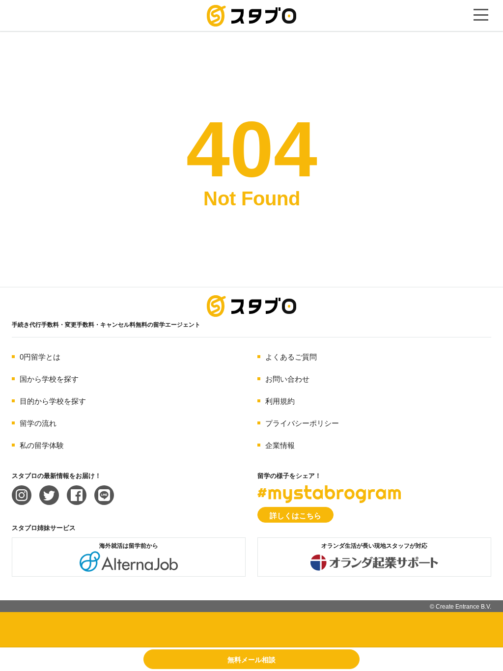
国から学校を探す (49, 379)
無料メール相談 (251, 660)
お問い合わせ (287, 379)
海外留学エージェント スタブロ (251, 306)
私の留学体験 (42, 445)
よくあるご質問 (291, 357)
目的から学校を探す (53, 401)
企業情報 (280, 445)
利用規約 (280, 401)
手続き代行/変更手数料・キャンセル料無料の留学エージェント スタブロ (251, 16)
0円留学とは (40, 357)
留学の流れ (38, 423)
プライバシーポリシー (302, 423)
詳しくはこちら (295, 515)
